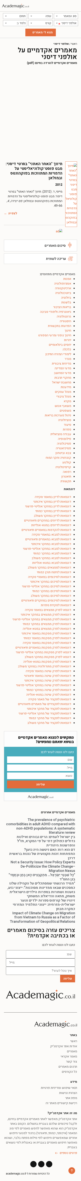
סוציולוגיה (64, 420)
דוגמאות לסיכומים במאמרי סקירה (49, 577)
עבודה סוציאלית (61, 434)
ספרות (67, 429)
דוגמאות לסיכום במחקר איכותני (50, 581)
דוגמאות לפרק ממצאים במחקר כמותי (47, 624)
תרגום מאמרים (67, 1066)
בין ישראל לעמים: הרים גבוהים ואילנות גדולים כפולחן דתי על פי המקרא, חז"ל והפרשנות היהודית (46, 841)
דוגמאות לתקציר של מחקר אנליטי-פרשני (45, 713)
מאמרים (72, 1051)
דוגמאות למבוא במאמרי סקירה (51, 534)
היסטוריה (65, 321)
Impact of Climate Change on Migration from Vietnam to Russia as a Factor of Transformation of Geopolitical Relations (42, 917)
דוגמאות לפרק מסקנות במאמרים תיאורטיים (43, 647)
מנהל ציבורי (63, 396)
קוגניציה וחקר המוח (58, 457)
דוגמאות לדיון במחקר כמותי (53, 511)
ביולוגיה (66, 297)
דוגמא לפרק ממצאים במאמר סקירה (48, 610)
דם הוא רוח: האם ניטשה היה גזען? (49, 849)
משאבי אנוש (63, 406)
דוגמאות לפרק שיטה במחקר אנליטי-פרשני (43, 685)
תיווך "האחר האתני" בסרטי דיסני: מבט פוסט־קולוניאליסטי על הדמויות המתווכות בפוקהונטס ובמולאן (34, 171)
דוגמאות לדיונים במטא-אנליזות (51, 525)
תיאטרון (66, 476)
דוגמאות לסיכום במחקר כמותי (51, 591)
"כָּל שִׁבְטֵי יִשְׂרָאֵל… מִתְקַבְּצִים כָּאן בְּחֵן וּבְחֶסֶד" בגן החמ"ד (42, 877)
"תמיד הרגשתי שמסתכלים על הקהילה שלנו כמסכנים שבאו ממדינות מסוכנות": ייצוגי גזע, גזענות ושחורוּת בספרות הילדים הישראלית (41, 887)
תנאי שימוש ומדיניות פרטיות (59, 1087)
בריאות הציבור (62, 307)
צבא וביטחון (63, 453)
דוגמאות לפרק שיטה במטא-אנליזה (48, 694)
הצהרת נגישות (68, 1093)
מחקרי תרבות (62, 377)
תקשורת (66, 481)
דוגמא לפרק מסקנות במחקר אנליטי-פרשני (43, 652)
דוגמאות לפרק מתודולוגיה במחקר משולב (44, 666)
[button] (76, 6)
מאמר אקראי (69, 1056)
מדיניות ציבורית (61, 363)
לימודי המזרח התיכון (58, 354)
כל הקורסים (69, 1071)
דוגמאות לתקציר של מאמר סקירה (49, 699)
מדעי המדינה (63, 368)
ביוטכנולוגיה (63, 293)
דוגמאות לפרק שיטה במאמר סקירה (48, 671)
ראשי (74, 44)
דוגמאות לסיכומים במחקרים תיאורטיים (46, 600)
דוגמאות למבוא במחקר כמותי (52, 553)
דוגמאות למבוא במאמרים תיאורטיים (48, 539)
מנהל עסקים (63, 391)
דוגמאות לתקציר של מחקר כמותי (50, 718)
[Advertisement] (40, 113)
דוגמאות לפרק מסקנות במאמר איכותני (46, 633)
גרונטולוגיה (64, 316)
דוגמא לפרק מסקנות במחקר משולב (48, 657)
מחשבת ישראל (61, 382)
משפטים (65, 410)
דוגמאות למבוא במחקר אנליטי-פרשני (47, 548)
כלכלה (67, 349)
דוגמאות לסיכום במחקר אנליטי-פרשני (46, 586)
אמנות (67, 279)
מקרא (67, 401)
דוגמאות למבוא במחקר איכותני (51, 544)
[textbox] (66, 16)
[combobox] (66, 16)
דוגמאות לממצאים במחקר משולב (49, 567)
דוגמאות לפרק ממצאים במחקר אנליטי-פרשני (42, 619)
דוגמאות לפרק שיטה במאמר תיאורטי (47, 675)
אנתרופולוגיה (62, 283)
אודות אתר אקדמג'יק (63, 1046)
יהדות (67, 340)
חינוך (68, 330)
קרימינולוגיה (63, 467)
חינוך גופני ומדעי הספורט (54, 335)
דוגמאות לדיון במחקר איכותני (52, 501)
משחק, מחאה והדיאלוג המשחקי (51, 896)
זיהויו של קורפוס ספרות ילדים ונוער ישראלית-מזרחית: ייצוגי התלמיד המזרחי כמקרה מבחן (44, 905)
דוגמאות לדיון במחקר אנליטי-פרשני (48, 506)
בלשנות (66, 302)
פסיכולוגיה (64, 443)
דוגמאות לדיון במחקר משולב (52, 515)
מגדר (68, 359)
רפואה (67, 471)
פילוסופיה (64, 439)
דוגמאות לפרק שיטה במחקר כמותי (48, 690)
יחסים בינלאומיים (60, 344)
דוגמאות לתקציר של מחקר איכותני (49, 708)
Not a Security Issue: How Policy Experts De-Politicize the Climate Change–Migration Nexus (43, 866)
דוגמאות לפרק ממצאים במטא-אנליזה (47, 628)
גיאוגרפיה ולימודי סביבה (55, 311)
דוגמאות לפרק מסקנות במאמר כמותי (47, 638)
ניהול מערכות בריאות (58, 415)
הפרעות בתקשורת (59, 326)
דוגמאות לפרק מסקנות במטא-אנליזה (47, 661)
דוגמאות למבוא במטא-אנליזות (51, 562)
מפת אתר (71, 1098)
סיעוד (67, 424)
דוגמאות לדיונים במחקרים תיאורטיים (47, 520)
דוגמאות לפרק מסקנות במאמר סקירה (47, 643)
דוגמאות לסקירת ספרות (56, 605)
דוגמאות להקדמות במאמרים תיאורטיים (46, 530)
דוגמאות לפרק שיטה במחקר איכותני (47, 680)
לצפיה (12, 213)
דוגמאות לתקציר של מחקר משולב (49, 723)
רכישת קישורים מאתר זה (61, 1103)
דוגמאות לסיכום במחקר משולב (51, 595)
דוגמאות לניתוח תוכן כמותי (54, 572)
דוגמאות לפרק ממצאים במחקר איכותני (46, 614)
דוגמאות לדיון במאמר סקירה (53, 497)
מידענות (66, 387)
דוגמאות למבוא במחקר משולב (51, 558)
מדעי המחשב (62, 373)
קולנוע (66, 462)
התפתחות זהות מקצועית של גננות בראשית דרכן (42, 856)
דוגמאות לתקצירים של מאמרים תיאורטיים (44, 704)
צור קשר (71, 1061)
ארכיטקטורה (63, 288)
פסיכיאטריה (63, 448)
